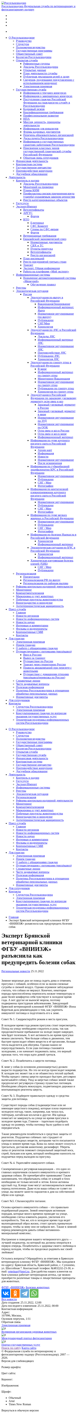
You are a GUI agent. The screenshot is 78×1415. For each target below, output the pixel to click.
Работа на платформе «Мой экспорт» (46, 271)
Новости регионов (27, 615)
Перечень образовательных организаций (48, 135)
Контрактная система (29, 164)
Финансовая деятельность (32, 161)
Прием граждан (25, 645)
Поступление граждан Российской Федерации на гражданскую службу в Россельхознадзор (46, 102)
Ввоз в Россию (32, 654)
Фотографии (45, 485)
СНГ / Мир (44, 482)
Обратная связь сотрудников (40, 157)
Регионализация (26, 573)
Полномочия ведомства (30, 47)
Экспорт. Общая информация (41, 268)
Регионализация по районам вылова (45, 583)
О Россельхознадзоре (22, 37)
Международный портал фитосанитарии (26, 1338)
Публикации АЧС (49, 355)
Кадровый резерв (34, 109)
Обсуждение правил (43, 284)
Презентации (31, 576)
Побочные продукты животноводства (39, 599)
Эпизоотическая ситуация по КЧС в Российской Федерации (52, 549)
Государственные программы (34, 50)
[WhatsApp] (34, 1293)
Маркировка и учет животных (35, 596)
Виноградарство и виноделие (34, 602)
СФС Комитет (39, 226)
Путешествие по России (38, 661)
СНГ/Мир (44, 323)
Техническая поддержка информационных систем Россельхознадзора (42, 721)
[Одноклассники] (15, 1293)
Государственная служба (31, 89)
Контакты (22, 635)
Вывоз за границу (34, 658)
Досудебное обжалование (32, 174)
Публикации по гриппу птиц (56, 388)
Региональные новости (15, 971)
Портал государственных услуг (20, 1344)
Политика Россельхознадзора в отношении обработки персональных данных (42, 692)
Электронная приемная (37, 86)
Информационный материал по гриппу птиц (55, 374)
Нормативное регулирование (56, 459)
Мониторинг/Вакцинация (54, 378)
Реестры (21, 287)
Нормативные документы (46, 242)
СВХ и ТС (37, 245)
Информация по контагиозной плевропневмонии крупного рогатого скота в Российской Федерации (49, 494)
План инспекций (33, 258)
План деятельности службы (40, 73)
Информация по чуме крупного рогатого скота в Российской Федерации (50, 443)
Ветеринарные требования (39, 235)
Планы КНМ (31, 190)
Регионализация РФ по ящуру (41, 580)
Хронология (45, 326)
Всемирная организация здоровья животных (29, 1331)
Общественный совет (29, 53)
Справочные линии (28, 680)
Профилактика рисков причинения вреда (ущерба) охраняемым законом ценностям (49, 195)
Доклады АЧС (46, 336)
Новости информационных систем (37, 619)
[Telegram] (24, 1293)
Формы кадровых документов (41, 131)
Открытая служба (27, 60)
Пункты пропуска (41, 248)
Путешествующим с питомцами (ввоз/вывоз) (44, 651)
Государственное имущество (33, 167)
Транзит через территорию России (44, 664)
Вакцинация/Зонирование (54, 303)
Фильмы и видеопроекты (31, 628)
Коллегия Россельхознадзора (33, 57)
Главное (21, 612)
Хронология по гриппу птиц (55, 391)
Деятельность (17, 177)
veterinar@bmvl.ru (18, 1271)
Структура (22, 44)
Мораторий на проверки (38, 187)
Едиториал (37, 222)
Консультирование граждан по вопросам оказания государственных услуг (41, 715)
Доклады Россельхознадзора (40, 66)
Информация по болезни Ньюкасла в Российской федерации (53, 536)
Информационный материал (55, 437)
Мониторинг (24, 589)
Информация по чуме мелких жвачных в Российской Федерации (52, 517)
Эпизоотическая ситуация (32, 290)
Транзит (28, 265)
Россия (27, 294)
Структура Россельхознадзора (34, 706)
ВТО (26, 219)
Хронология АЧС (48, 359)
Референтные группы (36, 63)
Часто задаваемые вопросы (32, 683)
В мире (42, 368)
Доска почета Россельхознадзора (43, 138)
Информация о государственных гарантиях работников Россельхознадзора (49, 143)
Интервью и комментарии (32, 625)
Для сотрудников (19, 700)
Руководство (24, 40)
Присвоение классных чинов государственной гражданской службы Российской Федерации (47, 151)
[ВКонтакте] (5, 1293)
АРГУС (28, 213)
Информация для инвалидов (40, 128)
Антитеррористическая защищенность (40, 606)
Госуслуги (22, 203)
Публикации (46, 320)
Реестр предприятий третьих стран (44, 261)
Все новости (9, 1299)
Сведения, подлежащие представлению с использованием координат (48, 81)
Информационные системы (33, 274)
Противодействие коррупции (34, 170)
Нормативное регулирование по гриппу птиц (56, 383)
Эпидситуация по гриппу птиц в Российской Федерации (50, 364)
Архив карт (45, 450)
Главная (14, 917)
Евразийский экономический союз (44, 239)
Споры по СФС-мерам (44, 229)
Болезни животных (38, 1287)
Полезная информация (30, 687)
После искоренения (50, 463)
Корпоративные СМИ (29, 632)
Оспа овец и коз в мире (52, 433)
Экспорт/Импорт (26, 206)
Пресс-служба (17, 609)
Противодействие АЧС (52, 352)
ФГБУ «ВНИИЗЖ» (13, 1287)
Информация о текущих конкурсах (44, 92)
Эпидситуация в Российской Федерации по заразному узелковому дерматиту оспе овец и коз (53, 398)
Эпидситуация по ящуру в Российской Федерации (46, 299)
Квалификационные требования (43, 112)
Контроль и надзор (27, 180)
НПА (26, 118)
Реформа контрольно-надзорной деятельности (44, 586)
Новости (43, 456)
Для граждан (16, 638)
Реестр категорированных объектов (45, 200)
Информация (46, 453)
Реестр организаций (42, 255)
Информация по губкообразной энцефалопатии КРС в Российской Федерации (51, 469)
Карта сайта (29, 1348)
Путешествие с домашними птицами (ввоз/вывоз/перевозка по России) (46, 676)
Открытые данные (34, 70)
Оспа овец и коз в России (53, 430)
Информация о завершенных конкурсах (47, 96)
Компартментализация (30, 593)
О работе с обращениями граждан (37, 648)
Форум (34, 216)
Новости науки (25, 622)
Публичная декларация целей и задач (46, 76)
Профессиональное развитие (41, 115)
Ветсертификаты (33, 209)
